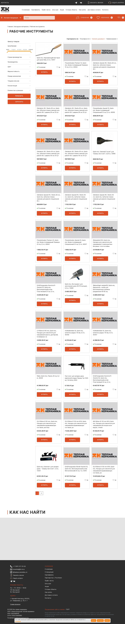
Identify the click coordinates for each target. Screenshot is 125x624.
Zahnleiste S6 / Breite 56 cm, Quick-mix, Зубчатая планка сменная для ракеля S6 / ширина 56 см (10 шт (76, 153)
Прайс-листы (46, 10)
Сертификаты (35, 10)
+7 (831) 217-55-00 (19, 566)
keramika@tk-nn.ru (19, 569)
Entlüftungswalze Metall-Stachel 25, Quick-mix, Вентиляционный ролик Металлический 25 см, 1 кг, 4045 (76, 469)
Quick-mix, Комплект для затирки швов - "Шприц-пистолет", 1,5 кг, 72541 (48, 469)
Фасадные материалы (21, 26)
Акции (62, 10)
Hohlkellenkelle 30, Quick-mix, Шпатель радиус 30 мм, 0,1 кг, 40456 (75, 333)
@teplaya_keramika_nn (20, 572)
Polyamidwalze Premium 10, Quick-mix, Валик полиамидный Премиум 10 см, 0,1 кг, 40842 (76, 65)
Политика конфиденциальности (17, 618)
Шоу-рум (55, 10)
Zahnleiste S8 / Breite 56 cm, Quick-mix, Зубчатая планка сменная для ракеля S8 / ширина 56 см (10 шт (48, 153)
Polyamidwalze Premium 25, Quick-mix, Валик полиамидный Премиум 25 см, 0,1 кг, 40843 (48, 242)
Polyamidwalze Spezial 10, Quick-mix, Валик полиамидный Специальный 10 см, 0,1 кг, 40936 (104, 110)
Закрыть (107, 620)
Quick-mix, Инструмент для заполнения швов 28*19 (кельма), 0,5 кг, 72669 (76, 286)
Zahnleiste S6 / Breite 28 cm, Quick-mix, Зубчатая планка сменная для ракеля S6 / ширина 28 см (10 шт (76, 110)
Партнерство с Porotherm (53, 578)
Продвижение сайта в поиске (54, 609)
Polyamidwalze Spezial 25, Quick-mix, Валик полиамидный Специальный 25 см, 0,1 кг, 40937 (76, 242)
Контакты (105, 10)
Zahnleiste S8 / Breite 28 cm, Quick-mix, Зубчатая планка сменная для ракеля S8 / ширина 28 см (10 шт (48, 110)
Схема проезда (15, 604)
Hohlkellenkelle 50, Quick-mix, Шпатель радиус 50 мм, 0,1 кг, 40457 (103, 333)
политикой (18, 621)
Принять (93, 620)
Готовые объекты (71, 10)
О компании (26, 10)
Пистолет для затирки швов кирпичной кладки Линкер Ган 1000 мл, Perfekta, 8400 (76, 378)
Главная (10, 26)
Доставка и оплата (94, 10)
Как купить (82, 10)
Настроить (100, 620)
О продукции (49, 572)
